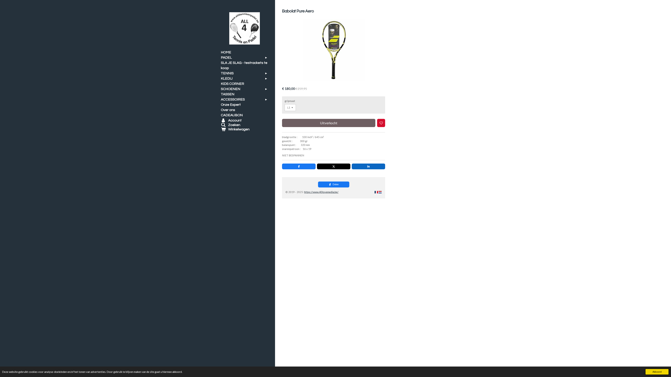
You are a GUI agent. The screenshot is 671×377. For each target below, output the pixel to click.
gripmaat (290, 100)
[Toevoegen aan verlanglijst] (381, 123)
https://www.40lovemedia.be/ (321, 192)
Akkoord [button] (657, 371)
